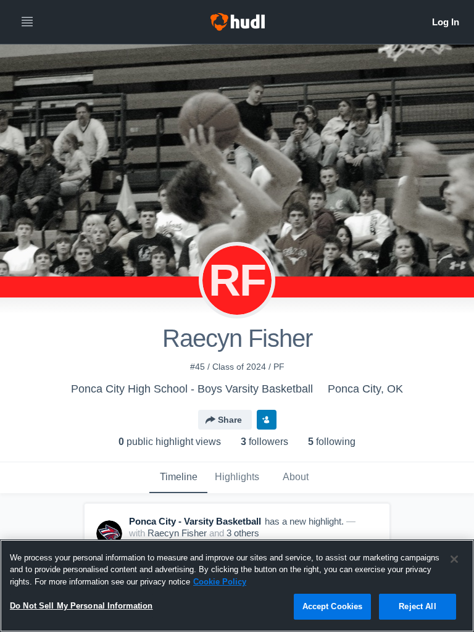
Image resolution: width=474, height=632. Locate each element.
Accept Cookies (332, 606)
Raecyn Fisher (177, 533)
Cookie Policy (219, 581)
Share (230, 420)
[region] (237, 585)
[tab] (178, 477)
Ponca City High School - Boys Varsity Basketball (192, 389)
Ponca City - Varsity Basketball (195, 521)
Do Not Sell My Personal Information (81, 605)
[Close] (454, 559)
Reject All (417, 606)
